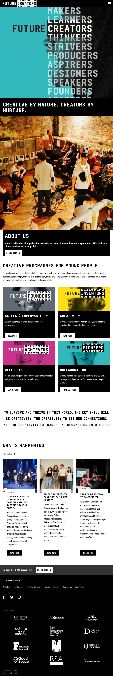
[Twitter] (11, 598)
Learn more (11, 253)
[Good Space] (21, 660)
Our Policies (80, 587)
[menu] (108, 3)
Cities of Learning (51, 587)
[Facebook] (4, 598)
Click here (42, 570)
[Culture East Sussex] (21, 631)
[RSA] (56, 660)
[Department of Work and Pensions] (56, 631)
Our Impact (18, 587)
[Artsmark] (56, 617)
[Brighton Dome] (92, 631)
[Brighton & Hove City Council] (92, 617)
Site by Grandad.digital (10, 673)
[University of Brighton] (92, 660)
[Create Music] (56, 646)
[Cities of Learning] (92, 646)
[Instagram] (19, 598)
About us (6, 587)
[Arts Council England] (21, 617)
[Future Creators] (23, 3)
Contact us (67, 587)
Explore (8, 453)
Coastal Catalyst (34, 587)
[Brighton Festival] (21, 646)
